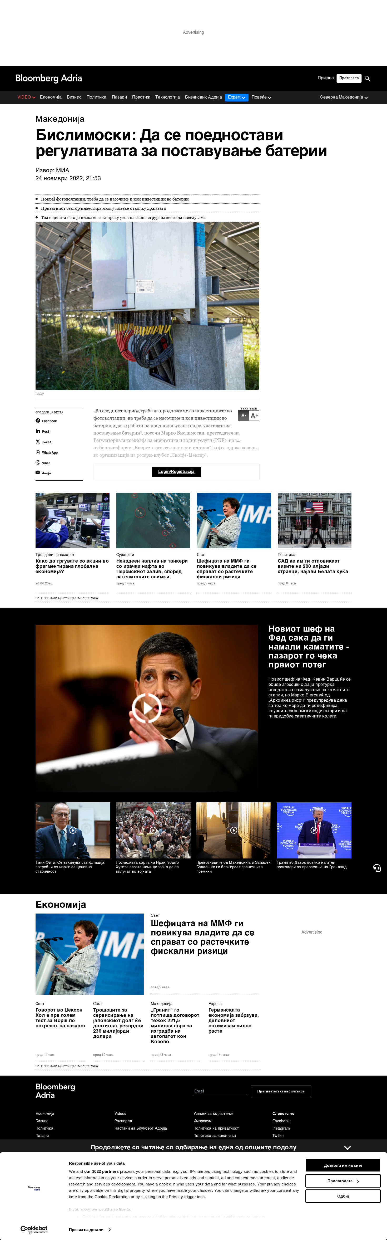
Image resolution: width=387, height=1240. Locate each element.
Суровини (125, 555)
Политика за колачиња (215, 1136)
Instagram (281, 1128)
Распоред (123, 1121)
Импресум (202, 1121)
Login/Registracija (176, 472)
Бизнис (74, 97)
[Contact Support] (378, 868)
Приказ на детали (86, 1229)
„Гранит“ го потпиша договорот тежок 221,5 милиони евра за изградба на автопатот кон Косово (175, 1026)
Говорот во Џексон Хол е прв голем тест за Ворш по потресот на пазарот (61, 1018)
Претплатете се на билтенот (281, 1091)
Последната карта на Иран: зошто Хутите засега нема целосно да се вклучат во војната (147, 867)
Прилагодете (340, 1181)
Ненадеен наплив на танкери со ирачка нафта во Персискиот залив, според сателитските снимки (152, 569)
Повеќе (259, 97)
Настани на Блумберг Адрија (141, 1128)
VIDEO (24, 97)
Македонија (161, 1004)
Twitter (278, 1136)
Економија (51, 97)
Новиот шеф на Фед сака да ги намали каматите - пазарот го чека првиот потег (309, 647)
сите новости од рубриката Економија (67, 1066)
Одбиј (343, 1196)
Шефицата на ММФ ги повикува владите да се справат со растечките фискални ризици (227, 569)
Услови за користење (213, 1114)
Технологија (167, 97)
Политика (97, 97)
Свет (201, 555)
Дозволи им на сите (343, 1165)
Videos (120, 1114)
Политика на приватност (216, 1128)
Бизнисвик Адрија (203, 97)
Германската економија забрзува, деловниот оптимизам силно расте (234, 1021)
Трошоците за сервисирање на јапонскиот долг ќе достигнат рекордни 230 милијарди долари (118, 1023)
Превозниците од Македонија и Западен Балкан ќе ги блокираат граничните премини (233, 867)
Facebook (281, 1121)
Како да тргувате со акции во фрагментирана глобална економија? (72, 566)
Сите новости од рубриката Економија (67, 598)
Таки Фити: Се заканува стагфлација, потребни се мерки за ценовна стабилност (71, 867)
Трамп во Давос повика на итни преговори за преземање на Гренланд (311, 865)
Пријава (326, 78)
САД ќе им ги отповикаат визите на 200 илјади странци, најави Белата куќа (313, 566)
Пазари (119, 97)
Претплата (349, 78)
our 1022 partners (101, 1171)
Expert (234, 97)
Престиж (141, 97)
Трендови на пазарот (55, 555)
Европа (215, 1004)
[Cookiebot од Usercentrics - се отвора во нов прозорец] (34, 1230)
